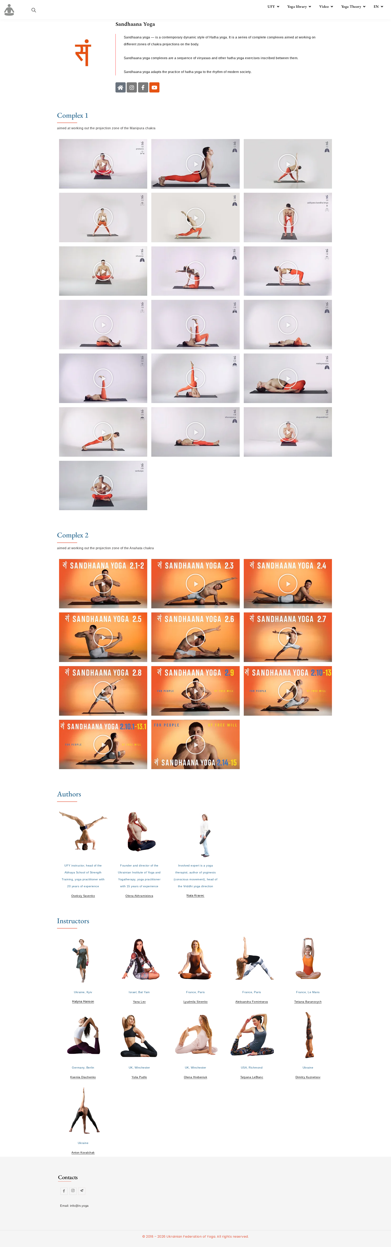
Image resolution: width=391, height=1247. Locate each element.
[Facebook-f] (143, 87)
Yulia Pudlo (139, 1077)
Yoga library (297, 6)
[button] (103, 164)
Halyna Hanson (83, 1001)
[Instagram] (132, 87)
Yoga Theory (351, 6)
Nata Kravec (195, 895)
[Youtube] (154, 87)
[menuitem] (378, 6)
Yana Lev (139, 1001)
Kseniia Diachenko (83, 1077)
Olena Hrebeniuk (195, 1077)
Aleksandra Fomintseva (251, 1001)
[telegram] (81, 1191)
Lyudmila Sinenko (195, 1001)
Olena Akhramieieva (139, 895)
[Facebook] (64, 1191)
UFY (271, 6)
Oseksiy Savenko (83, 895)
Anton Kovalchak (83, 1152)
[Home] (120, 87)
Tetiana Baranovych (308, 1001)
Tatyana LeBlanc (251, 1077)
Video (324, 6)
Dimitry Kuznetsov (308, 1077)
